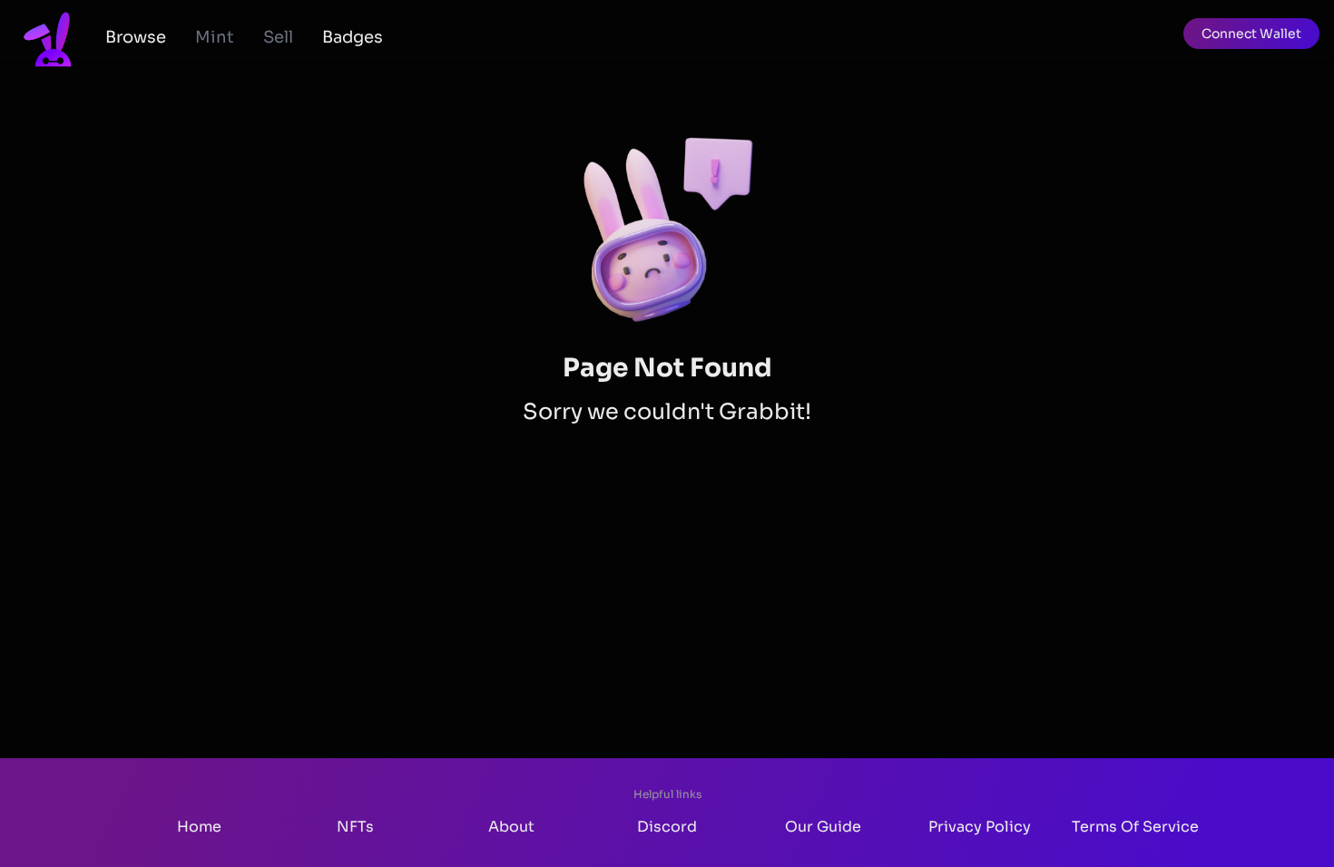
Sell (278, 37)
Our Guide (823, 826)
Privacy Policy (979, 826)
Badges (352, 37)
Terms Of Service (1135, 826)
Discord (667, 826)
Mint (214, 37)
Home (199, 826)
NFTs (355, 826)
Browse (135, 37)
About (511, 826)
